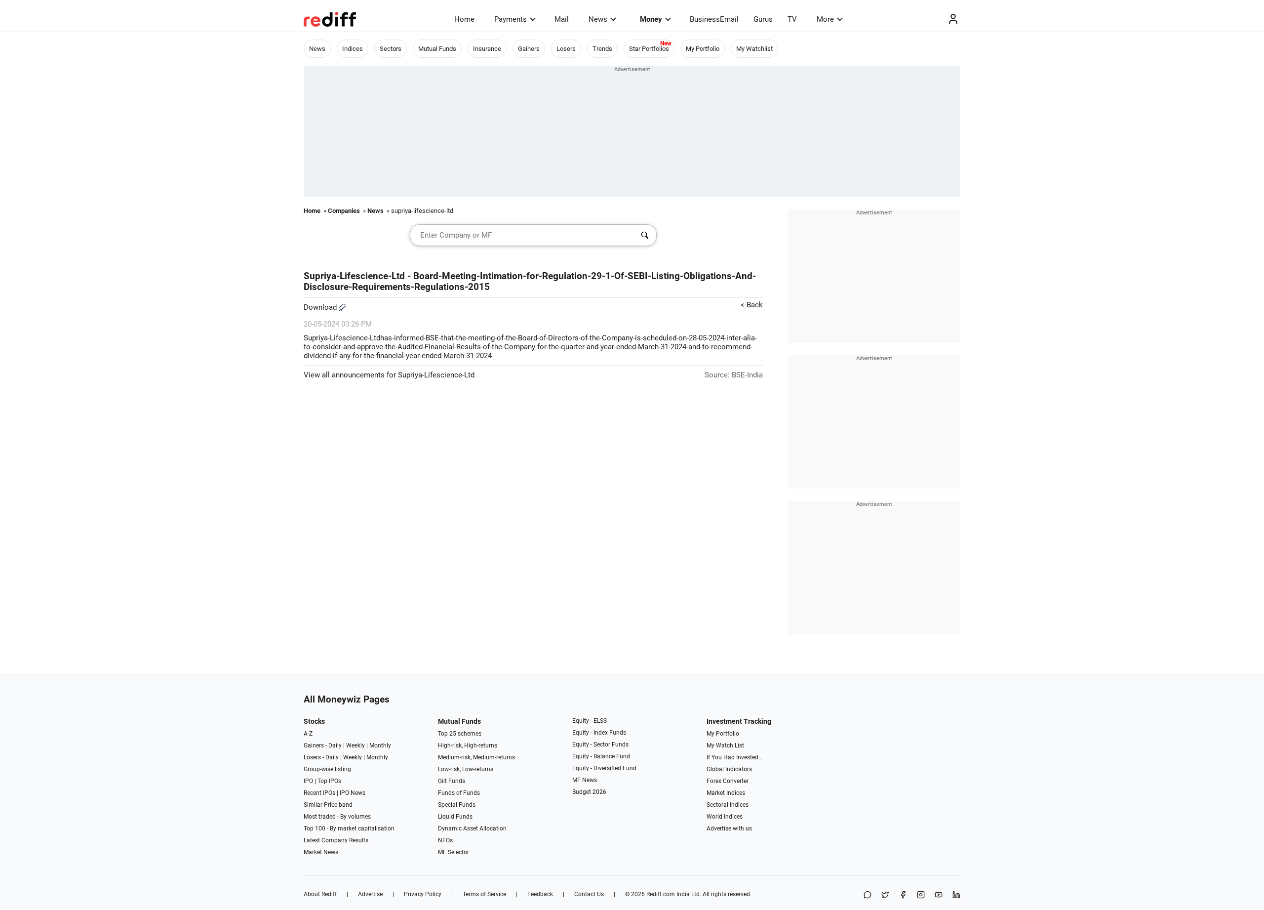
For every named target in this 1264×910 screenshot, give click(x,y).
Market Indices (726, 792)
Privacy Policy (422, 894)
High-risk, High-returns (467, 745)
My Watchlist (754, 48)
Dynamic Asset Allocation (472, 828)
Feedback (540, 894)
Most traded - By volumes (337, 816)
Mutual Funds (437, 48)
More (825, 19)
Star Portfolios (649, 48)
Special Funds (456, 804)
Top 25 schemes (459, 733)
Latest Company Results (336, 840)
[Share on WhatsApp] (867, 895)
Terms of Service (484, 894)
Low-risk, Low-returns (465, 769)
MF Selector (453, 852)
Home (464, 19)
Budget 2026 (589, 791)
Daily (335, 745)
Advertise (370, 894)
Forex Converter (728, 781)
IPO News (352, 792)
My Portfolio (702, 48)
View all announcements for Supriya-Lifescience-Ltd (389, 375)
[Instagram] (921, 895)
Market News (321, 852)
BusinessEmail (714, 19)
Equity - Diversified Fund (604, 768)
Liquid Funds (455, 816)
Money (651, 19)
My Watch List (725, 745)
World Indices (725, 816)
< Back (752, 304)
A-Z (308, 733)
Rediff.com (660, 894)
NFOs (445, 840)
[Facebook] (903, 895)
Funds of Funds (459, 792)
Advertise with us (729, 828)
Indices (352, 48)
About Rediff (320, 894)
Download (321, 307)
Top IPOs (329, 781)
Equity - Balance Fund (601, 756)
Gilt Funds (451, 781)
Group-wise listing (327, 769)
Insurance (487, 48)
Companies (344, 210)
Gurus (763, 19)
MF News (584, 780)
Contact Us (589, 894)
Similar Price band (328, 804)
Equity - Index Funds (599, 732)
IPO (308, 781)
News (598, 19)
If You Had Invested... (735, 757)
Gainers (529, 48)
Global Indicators (729, 769)
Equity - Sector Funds (600, 744)
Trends (602, 48)
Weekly (355, 745)
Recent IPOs (319, 792)
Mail (561, 19)
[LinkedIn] (956, 895)
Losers (566, 48)
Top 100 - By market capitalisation (349, 828)
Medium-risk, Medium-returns (476, 757)
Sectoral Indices (728, 804)
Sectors (390, 48)
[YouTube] (939, 895)
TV (792, 19)
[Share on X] (885, 895)
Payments (510, 19)
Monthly (380, 745)
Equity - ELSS (589, 720)
